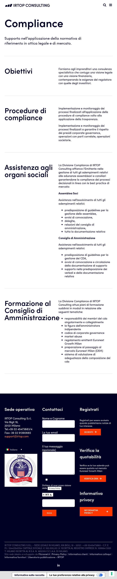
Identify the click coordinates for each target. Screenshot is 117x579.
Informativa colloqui (100, 554)
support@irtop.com (17, 436)
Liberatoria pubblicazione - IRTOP (46, 557)
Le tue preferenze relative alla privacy (71, 575)
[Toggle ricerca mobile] (104, 5)
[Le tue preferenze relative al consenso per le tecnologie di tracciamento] (112, 574)
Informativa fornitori (15, 557)
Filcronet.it (44, 554)
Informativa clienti (78, 554)
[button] (21, 449)
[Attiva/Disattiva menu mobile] (110, 5)
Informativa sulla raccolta (29, 575)
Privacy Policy (54, 488)
